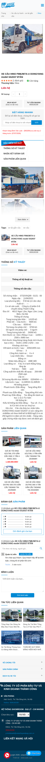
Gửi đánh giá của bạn (22, 531)
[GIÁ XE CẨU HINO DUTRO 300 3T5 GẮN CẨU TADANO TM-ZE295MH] (12, 478)
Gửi (36, 123)
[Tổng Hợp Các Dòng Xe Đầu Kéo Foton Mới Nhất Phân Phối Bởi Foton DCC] (11, 615)
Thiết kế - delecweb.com (22, 758)
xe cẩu (26, 228)
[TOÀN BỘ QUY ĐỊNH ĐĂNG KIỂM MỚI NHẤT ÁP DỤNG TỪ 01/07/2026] (33, 637)
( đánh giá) (17, 81)
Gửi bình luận (22, 595)
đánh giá (28, 516)
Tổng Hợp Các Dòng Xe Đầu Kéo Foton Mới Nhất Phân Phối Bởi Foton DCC (11, 626)
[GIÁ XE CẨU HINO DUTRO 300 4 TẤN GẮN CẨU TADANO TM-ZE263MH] (33, 478)
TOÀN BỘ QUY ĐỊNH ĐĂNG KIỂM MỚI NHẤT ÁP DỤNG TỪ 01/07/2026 (33, 649)
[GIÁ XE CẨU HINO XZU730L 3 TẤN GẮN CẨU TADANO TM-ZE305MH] (33, 447)
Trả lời (7, 565)
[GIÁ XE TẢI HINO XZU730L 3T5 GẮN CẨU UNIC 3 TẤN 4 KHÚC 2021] (12, 447)
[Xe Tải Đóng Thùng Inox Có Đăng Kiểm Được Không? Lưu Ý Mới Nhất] (11, 637)
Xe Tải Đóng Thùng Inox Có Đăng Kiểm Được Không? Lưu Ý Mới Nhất (11, 649)
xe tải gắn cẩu (14, 228)
